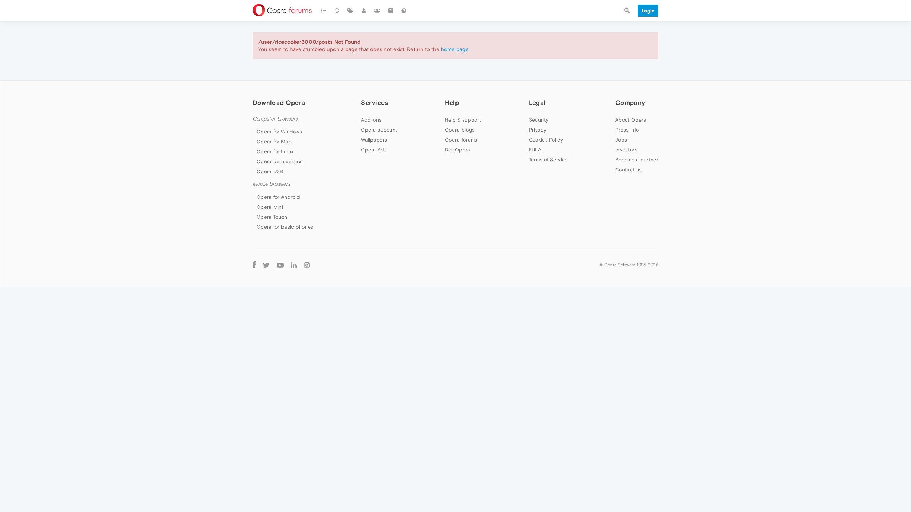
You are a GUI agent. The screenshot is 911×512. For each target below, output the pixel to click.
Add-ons (371, 120)
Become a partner (636, 159)
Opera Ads (374, 150)
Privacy (537, 130)
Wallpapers (374, 140)
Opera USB (270, 171)
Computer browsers (275, 119)
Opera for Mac (274, 141)
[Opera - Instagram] (306, 265)
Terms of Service (548, 159)
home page (455, 49)
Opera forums (461, 140)
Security (538, 120)
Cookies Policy (546, 140)
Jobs (621, 140)
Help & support (463, 120)
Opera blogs (459, 130)
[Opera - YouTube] (280, 265)
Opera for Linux (275, 151)
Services (374, 102)
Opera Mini (270, 207)
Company (630, 102)
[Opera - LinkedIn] (293, 265)
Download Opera (279, 102)
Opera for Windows (279, 131)
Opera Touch (272, 217)
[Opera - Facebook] (254, 265)
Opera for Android (278, 197)
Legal (537, 102)
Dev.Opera (457, 150)
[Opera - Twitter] (266, 265)
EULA (535, 150)
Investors (626, 150)
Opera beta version (280, 161)
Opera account (379, 130)
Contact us (628, 169)
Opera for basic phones (285, 227)
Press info (627, 130)
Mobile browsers (271, 184)
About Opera (630, 120)
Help (452, 102)
